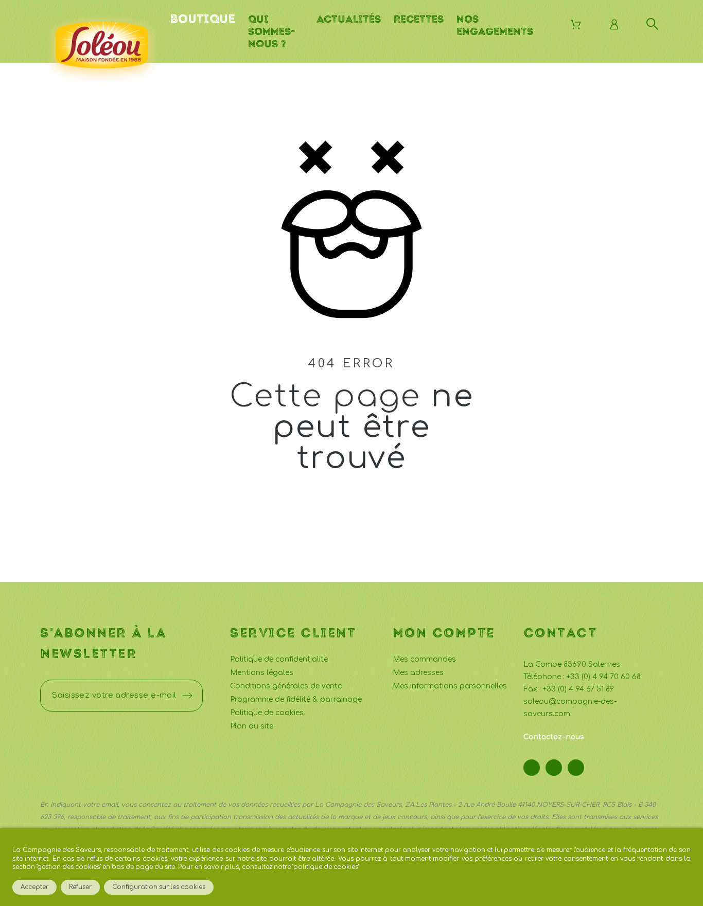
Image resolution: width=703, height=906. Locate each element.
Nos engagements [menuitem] (494, 25)
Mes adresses (418, 673)
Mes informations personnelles (450, 686)
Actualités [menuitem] (349, 19)
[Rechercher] (652, 24)
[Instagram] (554, 767)
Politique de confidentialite (279, 659)
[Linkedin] (576, 767)
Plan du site (251, 726)
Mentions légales (261, 673)
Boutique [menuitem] (202, 19)
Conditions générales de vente (286, 686)
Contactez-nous (553, 737)
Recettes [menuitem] (419, 19)
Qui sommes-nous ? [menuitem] (271, 31)
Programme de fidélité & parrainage (296, 699)
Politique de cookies (267, 713)
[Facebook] (531, 767)
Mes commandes (424, 659)
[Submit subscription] (187, 695)
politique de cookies (325, 867)
